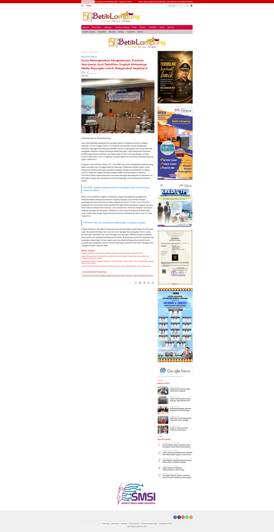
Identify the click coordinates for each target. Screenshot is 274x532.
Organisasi (131, 32)
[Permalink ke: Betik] (83, 73)
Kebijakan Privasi (166, 524)
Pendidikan (153, 27)
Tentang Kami (134, 524)
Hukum (162, 27)
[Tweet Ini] (140, 282)
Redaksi (124, 524)
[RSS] (191, 517)
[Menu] (82, 5)
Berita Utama (96, 27)
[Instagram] (183, 517)
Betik (87, 72)
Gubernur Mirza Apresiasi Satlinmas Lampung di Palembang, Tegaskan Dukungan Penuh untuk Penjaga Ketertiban (179, 429)
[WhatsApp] (187, 517)
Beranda (86, 27)
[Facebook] (175, 517)
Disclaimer (115, 524)
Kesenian (112, 32)
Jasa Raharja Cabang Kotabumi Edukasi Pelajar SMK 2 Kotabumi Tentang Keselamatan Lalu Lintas (177, 461)
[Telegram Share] (148, 282)
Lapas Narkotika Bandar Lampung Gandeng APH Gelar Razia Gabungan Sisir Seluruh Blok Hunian (116, 266)
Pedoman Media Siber (149, 524)
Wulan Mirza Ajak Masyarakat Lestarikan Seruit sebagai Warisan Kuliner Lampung (180, 419)
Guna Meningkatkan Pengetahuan (94, 272)
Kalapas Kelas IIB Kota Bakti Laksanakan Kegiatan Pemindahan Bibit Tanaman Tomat (112, 253)
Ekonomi (143, 27)
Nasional (171, 27)
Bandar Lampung (89, 32)
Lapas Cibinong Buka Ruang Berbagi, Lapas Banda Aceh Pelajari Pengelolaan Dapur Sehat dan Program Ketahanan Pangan (134, 2)
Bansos (140, 32)
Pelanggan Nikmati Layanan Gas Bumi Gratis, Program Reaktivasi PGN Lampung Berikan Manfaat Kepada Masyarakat (177, 476)
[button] (187, 5)
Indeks (89, 5)
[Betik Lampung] (111, 16)
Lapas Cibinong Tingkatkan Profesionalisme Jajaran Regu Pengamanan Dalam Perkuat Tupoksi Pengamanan (175, 469)
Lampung (107, 27)
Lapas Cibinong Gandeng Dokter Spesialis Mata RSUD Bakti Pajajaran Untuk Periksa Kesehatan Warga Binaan (177, 453)
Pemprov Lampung (122, 27)
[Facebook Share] (135, 282)
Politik (134, 27)
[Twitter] (179, 517)
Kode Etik (106, 524)
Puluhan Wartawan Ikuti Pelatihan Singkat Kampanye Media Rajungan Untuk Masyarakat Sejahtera (117, 276)
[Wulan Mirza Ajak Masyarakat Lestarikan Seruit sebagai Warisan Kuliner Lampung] (163, 420)
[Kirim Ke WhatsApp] (152, 282)
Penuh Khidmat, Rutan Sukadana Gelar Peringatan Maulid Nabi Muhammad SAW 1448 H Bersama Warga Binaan (177, 446)
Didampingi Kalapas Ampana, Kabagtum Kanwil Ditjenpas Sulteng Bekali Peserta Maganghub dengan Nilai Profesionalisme (117, 262)
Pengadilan (102, 32)
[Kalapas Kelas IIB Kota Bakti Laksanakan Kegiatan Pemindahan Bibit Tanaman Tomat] (163, 391)
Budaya (121, 32)
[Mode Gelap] (192, 5)
